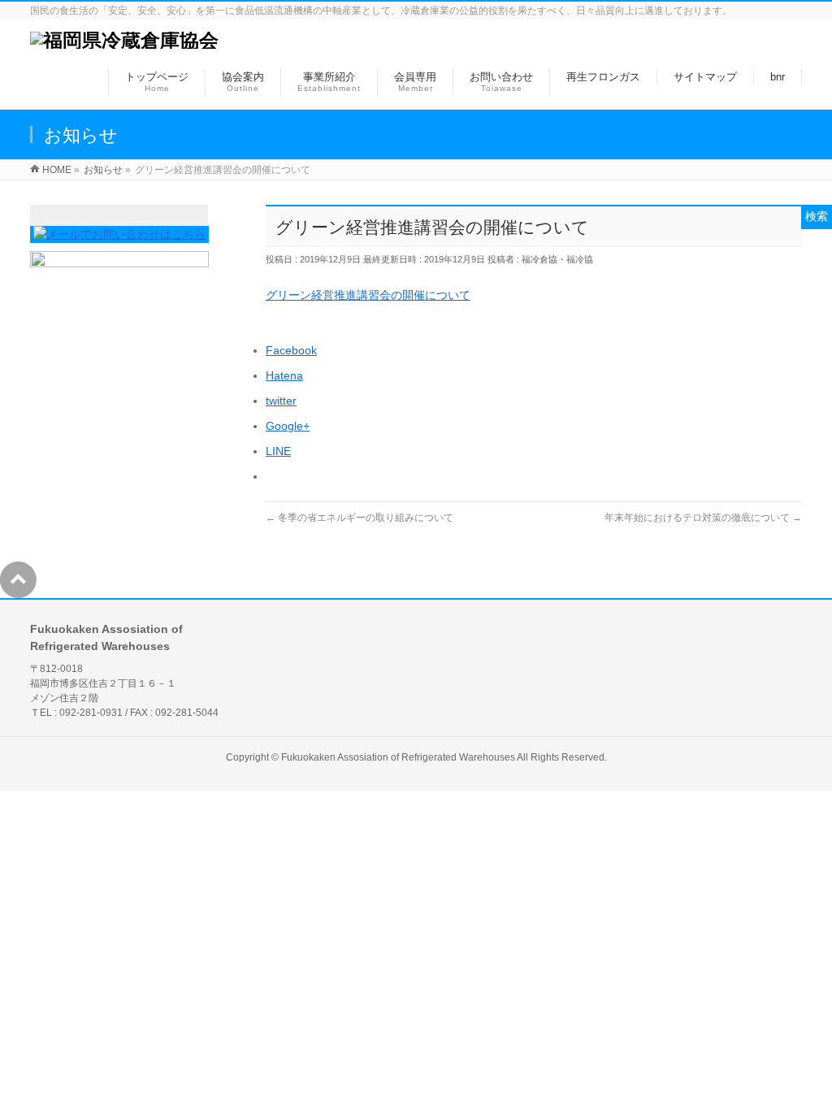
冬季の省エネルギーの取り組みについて (359, 517)
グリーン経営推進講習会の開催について (368, 294)
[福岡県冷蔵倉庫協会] (124, 40)
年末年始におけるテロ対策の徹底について (703, 517)
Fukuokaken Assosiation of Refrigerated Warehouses (398, 757)
